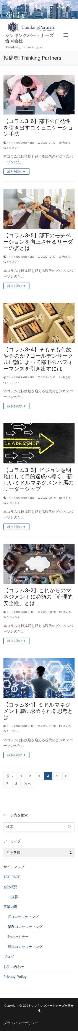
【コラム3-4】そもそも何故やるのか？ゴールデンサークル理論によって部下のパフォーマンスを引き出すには (38, 359)
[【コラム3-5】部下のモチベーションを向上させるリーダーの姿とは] (39, 209)
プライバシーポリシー (20, 1023)
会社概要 (10, 887)
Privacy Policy (15, 976)
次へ (28, 783)
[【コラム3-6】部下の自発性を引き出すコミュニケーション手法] (39, 95)
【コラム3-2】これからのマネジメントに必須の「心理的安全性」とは (38, 596)
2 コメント (13, 502)
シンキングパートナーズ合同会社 (29, 38)
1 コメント (13, 147)
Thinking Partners (20, 142)
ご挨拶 (13, 897)
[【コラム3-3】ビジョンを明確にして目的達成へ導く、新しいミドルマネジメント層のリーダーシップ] (39, 443)
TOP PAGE (11, 877)
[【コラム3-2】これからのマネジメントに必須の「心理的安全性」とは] (39, 564)
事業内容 (10, 907)
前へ (10, 776)
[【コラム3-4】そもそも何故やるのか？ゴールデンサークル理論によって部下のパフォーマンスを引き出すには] (39, 323)
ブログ (8, 956)
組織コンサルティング (25, 946)
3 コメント (13, 617)
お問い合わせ (13, 966)
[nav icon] (66, 35)
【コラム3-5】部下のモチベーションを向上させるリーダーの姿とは (38, 241)
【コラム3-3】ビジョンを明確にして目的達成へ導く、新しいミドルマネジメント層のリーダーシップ (38, 479)
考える (66, 142)
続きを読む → (16, 171)
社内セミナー (18, 936)
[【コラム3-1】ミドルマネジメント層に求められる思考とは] (39, 678)
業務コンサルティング (25, 927)
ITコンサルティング (23, 917)
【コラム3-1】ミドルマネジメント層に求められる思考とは (38, 711)
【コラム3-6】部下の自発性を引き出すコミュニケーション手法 (38, 127)
